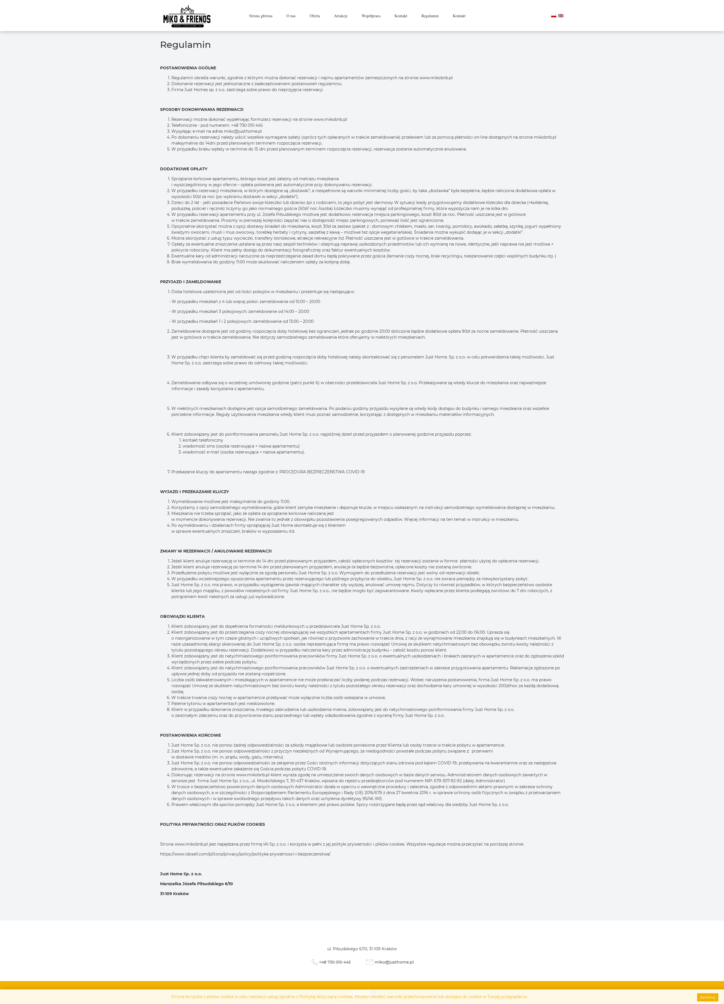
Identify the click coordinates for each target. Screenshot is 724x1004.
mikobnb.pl (545, 137)
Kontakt (401, 15)
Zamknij (708, 997)
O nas (291, 15)
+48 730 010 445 (335, 962)
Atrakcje (341, 15)
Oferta (315, 15)
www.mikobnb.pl (191, 844)
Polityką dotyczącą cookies (326, 996)
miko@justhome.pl (243, 131)
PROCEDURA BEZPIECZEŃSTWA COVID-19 (322, 471)
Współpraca (371, 15)
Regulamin (430, 15)
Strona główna (260, 15)
